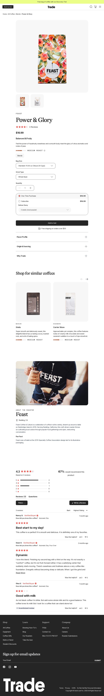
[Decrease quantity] (19, 188)
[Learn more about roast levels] (44, 150)
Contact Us (46, 632)
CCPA (73, 688)
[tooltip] (25, 608)
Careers (65, 632)
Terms (61, 688)
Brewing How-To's (29, 628)
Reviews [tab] (21, 497)
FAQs (44, 628)
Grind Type (20, 172)
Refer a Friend (8, 640)
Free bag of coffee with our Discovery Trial (52, 2)
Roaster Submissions (69, 636)
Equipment (7, 632)
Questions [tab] (33, 497)
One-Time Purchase (28, 196)
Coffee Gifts (7, 636)
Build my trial (8, 7)
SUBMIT (98, 660)
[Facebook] (4, 667)
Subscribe (25, 201)
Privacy (67, 688)
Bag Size (19, 161)
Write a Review (81, 503)
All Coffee (11, 14)
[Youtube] (15, 667)
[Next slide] (87, 279)
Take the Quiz (28, 640)
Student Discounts (9, 644)
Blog (24, 632)
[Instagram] (10, 667)
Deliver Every (23, 205)
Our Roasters (27, 636)
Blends (18, 14)
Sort (69, 510)
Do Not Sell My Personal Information (89, 688)
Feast (19, 113)
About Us (65, 628)
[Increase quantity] (30, 188)
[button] (27, 127)
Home (5, 14)
